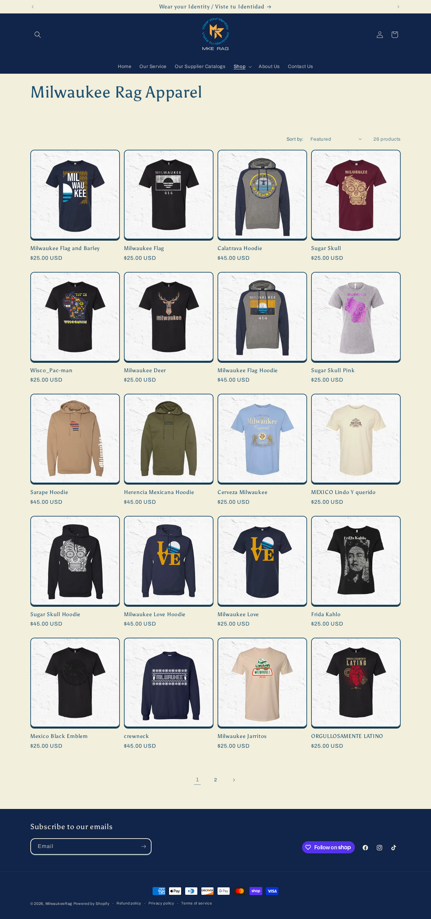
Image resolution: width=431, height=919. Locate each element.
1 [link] (197, 779)
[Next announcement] (398, 6)
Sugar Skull (326, 248)
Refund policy (129, 903)
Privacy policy (161, 903)
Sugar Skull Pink (333, 370)
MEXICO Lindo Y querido (343, 492)
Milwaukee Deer (145, 370)
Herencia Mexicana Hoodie (159, 492)
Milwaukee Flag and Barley (65, 248)
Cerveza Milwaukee (242, 492)
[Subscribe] (143, 846)
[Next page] (233, 780)
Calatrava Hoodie (240, 248)
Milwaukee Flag (144, 248)
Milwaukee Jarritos (242, 736)
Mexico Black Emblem (59, 736)
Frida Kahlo (326, 614)
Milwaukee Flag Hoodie (248, 370)
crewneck (136, 736)
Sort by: (295, 139)
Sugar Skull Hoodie (55, 614)
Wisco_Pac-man (51, 370)
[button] (37, 34)
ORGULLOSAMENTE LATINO (347, 736)
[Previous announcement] (32, 6)
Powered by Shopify (91, 904)
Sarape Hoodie (49, 492)
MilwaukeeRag (58, 904)
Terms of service (196, 903)
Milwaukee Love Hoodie (155, 614)
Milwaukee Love (238, 614)
